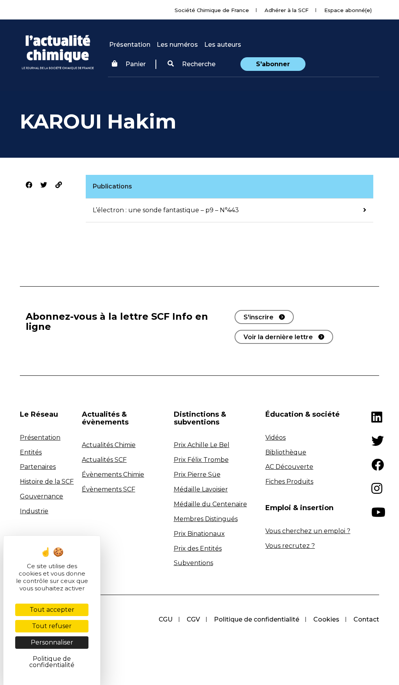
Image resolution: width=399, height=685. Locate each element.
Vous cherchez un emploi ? (307, 531)
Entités (31, 452)
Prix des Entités (198, 548)
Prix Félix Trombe (201, 459)
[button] (191, 64)
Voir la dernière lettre (278, 337)
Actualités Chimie (109, 445)
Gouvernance (41, 496)
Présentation (129, 44)
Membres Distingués (206, 519)
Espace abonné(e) (348, 10)
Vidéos (275, 437)
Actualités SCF (104, 459)
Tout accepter (52, 609)
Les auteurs (222, 44)
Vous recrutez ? (290, 545)
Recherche (197, 64)
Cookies (326, 619)
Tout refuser (52, 626)
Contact (366, 619)
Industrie (34, 511)
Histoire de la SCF (47, 481)
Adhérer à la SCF (287, 10)
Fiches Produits (289, 481)
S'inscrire (259, 317)
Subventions (193, 563)
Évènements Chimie (113, 474)
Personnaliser (52, 642)
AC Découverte (289, 466)
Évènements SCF (108, 489)
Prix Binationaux (199, 533)
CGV (193, 619)
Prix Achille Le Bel (202, 445)
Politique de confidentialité (256, 619)
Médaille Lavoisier (201, 489)
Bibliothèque (285, 452)
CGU (166, 619)
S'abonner (273, 64)
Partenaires (38, 466)
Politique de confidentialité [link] (51, 662)
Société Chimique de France (212, 10)
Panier (135, 64)
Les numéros (177, 44)
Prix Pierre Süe (197, 474)
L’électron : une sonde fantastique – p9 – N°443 (166, 210)
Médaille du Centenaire (210, 504)
